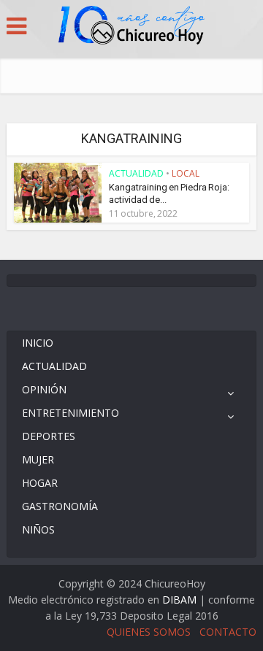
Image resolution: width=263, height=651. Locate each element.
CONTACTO (227, 632)
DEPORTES (48, 436)
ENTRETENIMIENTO (70, 413)
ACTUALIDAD (136, 173)
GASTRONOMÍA (60, 506)
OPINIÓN (44, 389)
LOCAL (185, 173)
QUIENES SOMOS (149, 632)
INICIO (37, 343)
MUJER (38, 459)
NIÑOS (38, 529)
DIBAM (179, 599)
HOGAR (40, 483)
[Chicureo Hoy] (131, 27)
